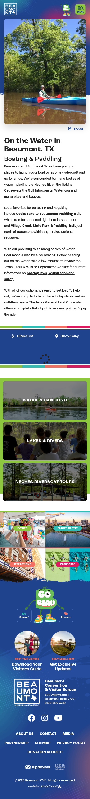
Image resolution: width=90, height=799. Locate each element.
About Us (24, 734)
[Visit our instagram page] (44, 719)
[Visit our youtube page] (58, 719)
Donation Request (45, 752)
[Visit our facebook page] (31, 719)
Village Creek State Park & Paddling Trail (43, 226)
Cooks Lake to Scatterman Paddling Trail (48, 214)
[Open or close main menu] (80, 9)
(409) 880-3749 (55, 703)
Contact (48, 734)
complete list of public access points (46, 308)
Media (68, 734)
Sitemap (42, 743)
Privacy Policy (71, 743)
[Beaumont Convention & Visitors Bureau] (10, 9)
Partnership (17, 743)
